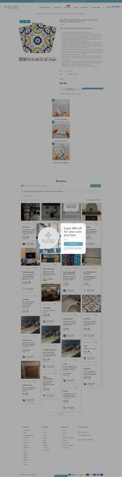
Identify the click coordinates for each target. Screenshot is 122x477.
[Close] (84, 224)
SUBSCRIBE (73, 244)
